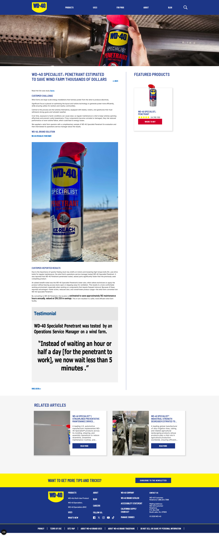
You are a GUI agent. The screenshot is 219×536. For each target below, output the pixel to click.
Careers (96, 505)
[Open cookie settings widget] (4, 532)
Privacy (41, 528)
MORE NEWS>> (36, 388)
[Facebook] (94, 517)
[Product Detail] (153, 95)
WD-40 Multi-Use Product (78, 498)
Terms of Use (56, 528)
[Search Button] (185, 7)
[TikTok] (113, 517)
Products (72, 492)
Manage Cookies (127, 517)
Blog (95, 499)
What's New (73, 517)
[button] (69, 7)
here (52, 90)
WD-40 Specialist (75, 502)
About (95, 492)
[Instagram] (103, 517)
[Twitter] (99, 517)
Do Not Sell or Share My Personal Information (161, 528)
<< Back (115, 81)
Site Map (71, 528)
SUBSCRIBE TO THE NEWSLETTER (153, 480)
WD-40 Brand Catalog (130, 498)
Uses (70, 512)
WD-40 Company (127, 492)
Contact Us (153, 492)
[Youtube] (108, 517)
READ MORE (84, 446)
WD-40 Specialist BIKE (77, 507)
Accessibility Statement (131, 503)
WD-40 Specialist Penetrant (42, 136)
